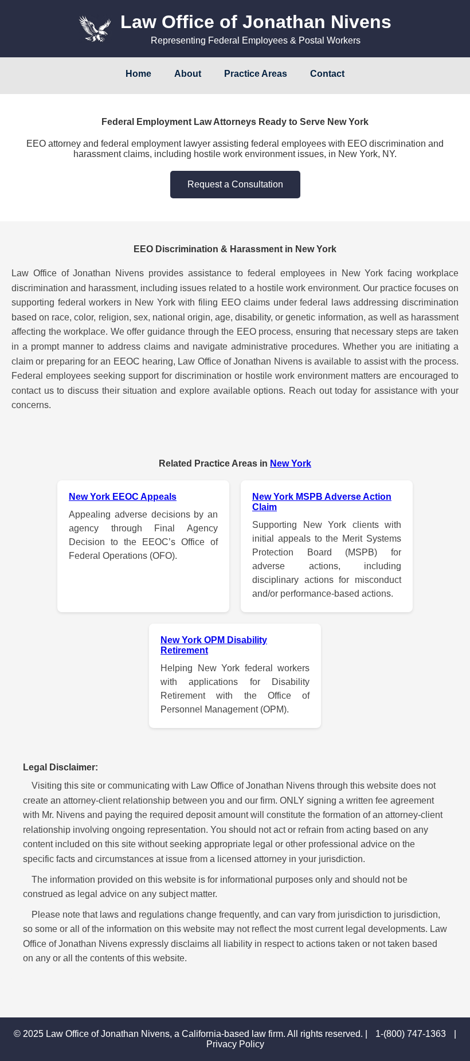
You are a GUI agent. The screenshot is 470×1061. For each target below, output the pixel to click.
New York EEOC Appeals (123, 497)
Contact (327, 74)
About (187, 74)
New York (290, 463)
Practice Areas (255, 74)
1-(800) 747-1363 (411, 1034)
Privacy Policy (235, 1044)
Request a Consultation (235, 184)
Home (138, 74)
